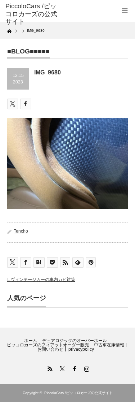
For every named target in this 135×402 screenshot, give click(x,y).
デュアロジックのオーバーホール (74, 340)
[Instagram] (86, 367)
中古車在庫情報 (109, 345)
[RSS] (49, 367)
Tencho (21, 231)
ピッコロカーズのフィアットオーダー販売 (48, 345)
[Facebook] (73, 367)
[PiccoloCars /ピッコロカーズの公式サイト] (32, 14)
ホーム (30, 340)
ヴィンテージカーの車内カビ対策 (42, 279)
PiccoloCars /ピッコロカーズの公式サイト (78, 393)
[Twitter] (61, 367)
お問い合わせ (50, 349)
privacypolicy (81, 349)
